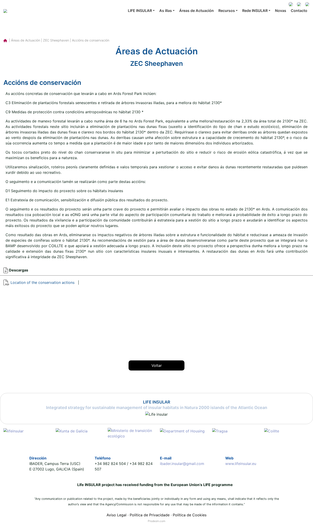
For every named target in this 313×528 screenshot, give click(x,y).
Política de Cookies (189, 515)
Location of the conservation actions (42, 282)
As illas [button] (165, 10)
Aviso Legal (116, 515)
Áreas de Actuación (196, 10)
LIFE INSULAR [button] (140, 10)
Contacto (299, 10)
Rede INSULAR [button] (255, 10)
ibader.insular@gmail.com (182, 463)
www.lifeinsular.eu (240, 463)
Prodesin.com (156, 521)
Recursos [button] (226, 10)
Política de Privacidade (150, 515)
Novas (280, 10)
